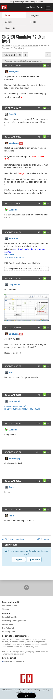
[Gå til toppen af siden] (26, 588)
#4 (39, 203)
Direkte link (9, 254)
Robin (11, 515)
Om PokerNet (8, 628)
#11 (38, 452)
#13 (38, 509)
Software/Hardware (29, 45)
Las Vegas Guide (9, 605)
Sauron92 (13, 238)
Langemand (14, 284)
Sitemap (5, 609)
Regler (33, 21)
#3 (39, 136)
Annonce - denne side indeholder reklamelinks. (24, 60)
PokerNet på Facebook (14, 661)
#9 (39, 394)
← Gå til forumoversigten (13, 539)
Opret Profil (34, 559)
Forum (40, 7)
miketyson (14, 71)
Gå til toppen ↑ (44, 539)
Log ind (18, 559)
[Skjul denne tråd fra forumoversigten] (25, 54)
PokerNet (4, 7)
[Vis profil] (6, 71)
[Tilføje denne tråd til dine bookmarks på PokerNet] (19, 54)
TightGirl (13, 114)
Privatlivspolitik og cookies (14, 620)
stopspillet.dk (29, 1)
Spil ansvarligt (19, 1)
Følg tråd (10, 54)
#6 (39, 278)
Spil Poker (30, 7)
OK (26, 695)
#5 (39, 232)
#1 (39, 65)
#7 (39, 327)
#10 (38, 423)
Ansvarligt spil (8, 631)
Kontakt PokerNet (9, 617)
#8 (39, 366)
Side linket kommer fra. (14, 257)
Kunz (11, 372)
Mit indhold (10, 28)
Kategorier (34, 15)
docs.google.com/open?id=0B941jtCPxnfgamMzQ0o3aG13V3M (22, 407)
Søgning (8, 21)
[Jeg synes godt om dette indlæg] (44, 65)
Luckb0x (13, 209)
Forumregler (7, 624)
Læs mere (33, 692)
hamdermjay (14, 458)
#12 (38, 480)
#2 (39, 108)
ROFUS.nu (39, 1)
